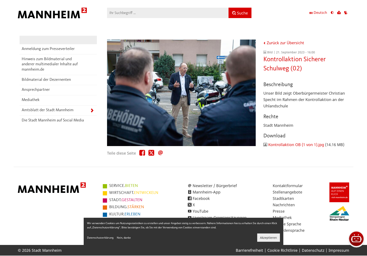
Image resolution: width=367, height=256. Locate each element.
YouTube (200, 211)
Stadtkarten (283, 198)
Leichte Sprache (287, 223)
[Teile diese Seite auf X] (151, 153)
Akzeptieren (268, 238)
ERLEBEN (124, 214)
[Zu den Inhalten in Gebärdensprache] (345, 13)
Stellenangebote (287, 192)
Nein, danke (124, 237)
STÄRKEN (126, 207)
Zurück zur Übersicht (285, 42)
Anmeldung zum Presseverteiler (48, 49)
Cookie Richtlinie (282, 250)
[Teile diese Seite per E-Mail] (160, 153)
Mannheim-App (206, 192)
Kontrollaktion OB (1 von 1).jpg (296, 144)
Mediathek (31, 100)
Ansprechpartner (36, 90)
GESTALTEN (125, 200)
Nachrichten (284, 204)
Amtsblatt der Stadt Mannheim (47, 110)
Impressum (339, 250)
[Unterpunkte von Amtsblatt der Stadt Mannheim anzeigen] (92, 110)
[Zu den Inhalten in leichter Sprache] (339, 13)
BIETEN (123, 186)
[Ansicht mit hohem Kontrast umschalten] (332, 13)
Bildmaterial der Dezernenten (46, 80)
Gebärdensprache (289, 230)
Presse (279, 211)
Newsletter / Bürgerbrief (215, 185)
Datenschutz (313, 250)
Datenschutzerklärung (100, 237)
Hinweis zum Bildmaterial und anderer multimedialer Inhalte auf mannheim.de (50, 64)
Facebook (201, 198)
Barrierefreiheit (249, 250)
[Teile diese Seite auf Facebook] (142, 153)
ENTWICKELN (133, 193)
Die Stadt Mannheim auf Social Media (53, 120)
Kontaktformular (288, 185)
